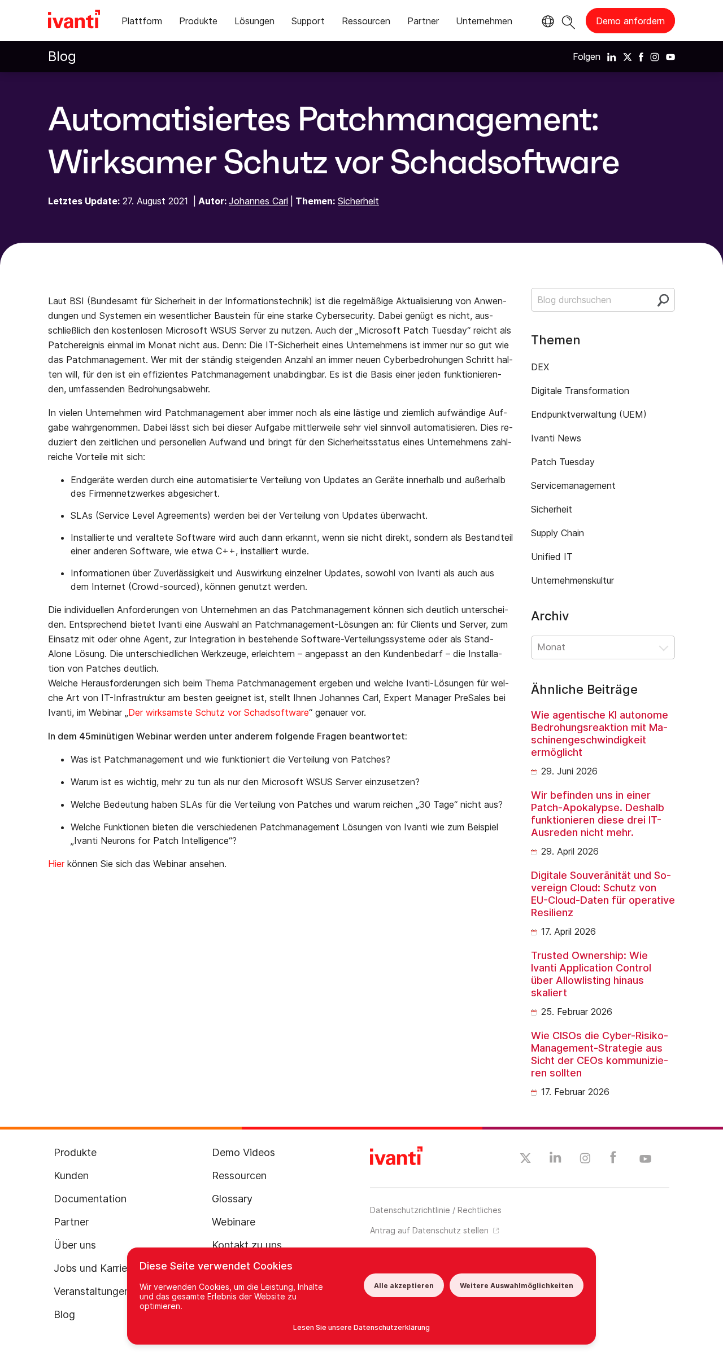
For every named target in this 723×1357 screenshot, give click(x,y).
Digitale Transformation (580, 390)
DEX (540, 367)
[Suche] (568, 20)
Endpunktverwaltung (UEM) (589, 414)
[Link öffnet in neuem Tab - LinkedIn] (555, 1160)
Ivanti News (556, 438)
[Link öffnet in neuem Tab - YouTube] (645, 1159)
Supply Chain (557, 533)
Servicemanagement (573, 485)
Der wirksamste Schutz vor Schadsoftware (218, 712)
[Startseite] (74, 21)
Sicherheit (358, 201)
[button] (603, 647)
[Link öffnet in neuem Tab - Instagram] (585, 1160)
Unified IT (552, 556)
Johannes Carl (258, 201)
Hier (56, 863)
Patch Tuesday (563, 461)
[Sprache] (546, 21)
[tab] (142, 22)
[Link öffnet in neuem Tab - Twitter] (526, 1159)
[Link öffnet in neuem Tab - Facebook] (613, 1160)
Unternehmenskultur (572, 580)
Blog (62, 56)
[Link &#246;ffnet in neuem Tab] (611, 56)
